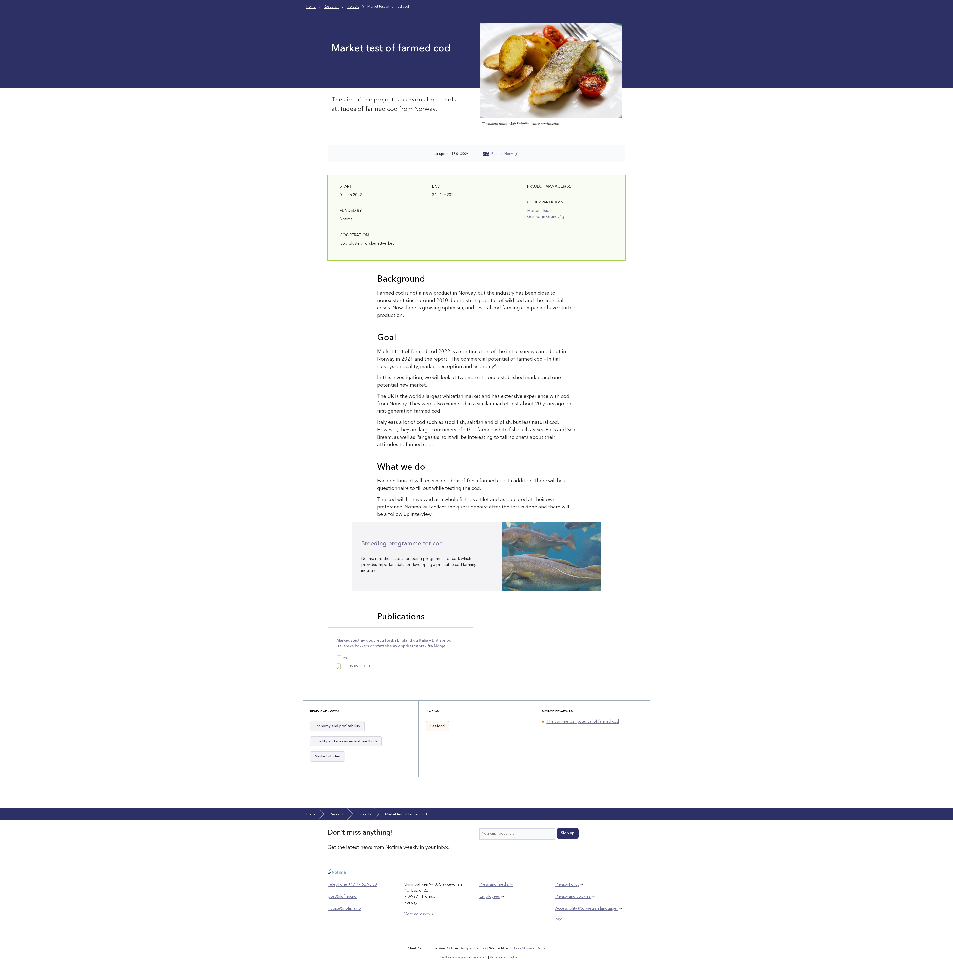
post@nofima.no (342, 897)
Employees (489, 897)
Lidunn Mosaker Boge (527, 948)
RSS (558, 920)
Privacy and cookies (573, 897)
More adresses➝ (418, 914)
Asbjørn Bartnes (473, 948)
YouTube (510, 957)
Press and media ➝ (496, 885)
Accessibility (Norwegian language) (586, 909)
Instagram (460, 957)
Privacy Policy (567, 885)
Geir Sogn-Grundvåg (545, 217)
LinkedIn (442, 957)
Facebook (479, 957)
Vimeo (495, 957)
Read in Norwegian (506, 154)
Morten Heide (539, 211)
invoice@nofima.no (344, 909)
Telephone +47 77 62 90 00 (352, 885)
